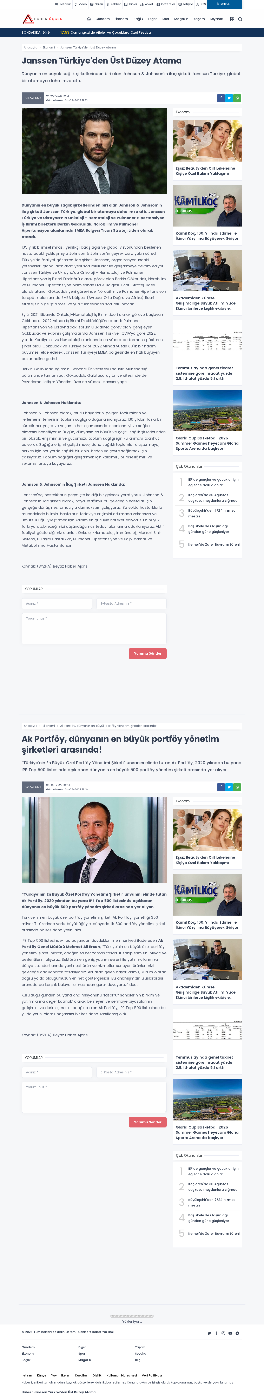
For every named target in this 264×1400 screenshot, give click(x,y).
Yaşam (199, 19)
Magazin (181, 19)
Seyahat (217, 19)
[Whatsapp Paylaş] (237, 98)
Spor (165, 19)
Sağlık (138, 19)
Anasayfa (30, 47)
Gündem (102, 19)
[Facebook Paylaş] (221, 98)
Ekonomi (122, 19)
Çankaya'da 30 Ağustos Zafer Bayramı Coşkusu (105, 32)
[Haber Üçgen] (42, 19)
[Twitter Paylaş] (229, 98)
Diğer (152, 19)
